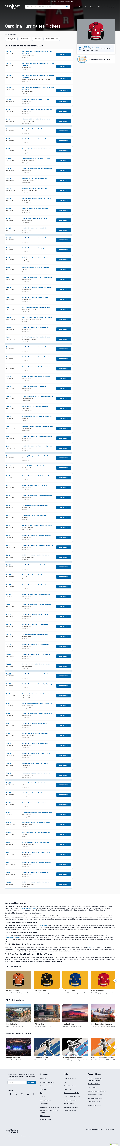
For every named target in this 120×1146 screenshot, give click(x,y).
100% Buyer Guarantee (47, 1082)
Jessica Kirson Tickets (94, 1105)
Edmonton (90, 947)
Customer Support (69, 1079)
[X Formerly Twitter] (16, 1094)
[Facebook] (10, 1094)
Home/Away (25, 39)
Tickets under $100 (51, 39)
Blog (41, 1093)
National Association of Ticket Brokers (49, 1111)
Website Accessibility (70, 1100)
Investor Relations (45, 1119)
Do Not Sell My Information (72, 1096)
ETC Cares (43, 1089)
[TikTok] (33, 1094)
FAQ (65, 1082)
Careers (42, 1096)
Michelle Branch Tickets (95, 1098)
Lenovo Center (42, 925)
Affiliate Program (45, 1100)
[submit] (67, 7)
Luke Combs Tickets (94, 1102)
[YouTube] (28, 1094)
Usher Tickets (92, 1087)
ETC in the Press (45, 1116)
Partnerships (44, 1103)
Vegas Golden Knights (28, 908)
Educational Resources (71, 1107)
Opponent (37, 39)
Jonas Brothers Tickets (95, 1094)
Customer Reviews (46, 1086)
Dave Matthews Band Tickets (97, 1091)
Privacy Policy (68, 1089)
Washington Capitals (12, 937)
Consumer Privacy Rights (71, 1093)
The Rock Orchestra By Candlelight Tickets (95, 1079)
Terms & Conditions (70, 1086)
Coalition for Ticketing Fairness (49, 1107)
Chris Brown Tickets (94, 1084)
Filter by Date (11, 39)
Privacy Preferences (70, 1111)
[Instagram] (22, 1094)
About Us (43, 1079)
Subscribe (31, 1082)
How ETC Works (69, 1103)
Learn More (95, 50)
